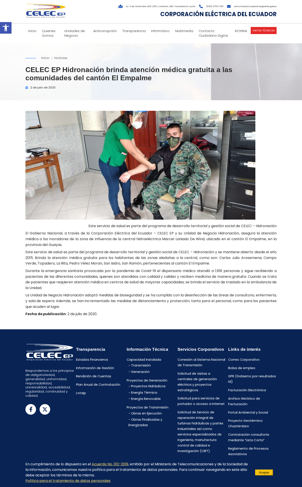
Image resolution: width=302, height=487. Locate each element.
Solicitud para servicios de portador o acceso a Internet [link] (201, 401)
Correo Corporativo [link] (244, 359)
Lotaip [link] (81, 393)
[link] (5, 28)
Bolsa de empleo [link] (241, 368)
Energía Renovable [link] (146, 399)
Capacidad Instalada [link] (144, 359)
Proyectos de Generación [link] (147, 380)
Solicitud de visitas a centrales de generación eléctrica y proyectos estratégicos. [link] (197, 381)
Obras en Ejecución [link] (146, 413)
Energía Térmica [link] (144, 392)
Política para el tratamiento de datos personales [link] (68, 480)
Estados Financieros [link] (92, 359)
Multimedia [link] (184, 31)
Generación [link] (140, 372)
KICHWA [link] (241, 31)
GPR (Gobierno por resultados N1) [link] (252, 379)
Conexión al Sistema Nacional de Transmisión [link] (201, 362)
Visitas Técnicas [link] (263, 30)
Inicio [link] (32, 31)
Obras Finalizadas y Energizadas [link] (145, 422)
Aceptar (264, 472)
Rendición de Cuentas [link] (93, 376)
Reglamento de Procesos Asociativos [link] (248, 451)
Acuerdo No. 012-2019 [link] (110, 464)
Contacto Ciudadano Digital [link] (213, 33)
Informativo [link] (160, 31)
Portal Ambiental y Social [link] (248, 412)
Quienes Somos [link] (48, 33)
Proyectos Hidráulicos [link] (148, 386)
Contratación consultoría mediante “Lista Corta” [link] (248, 438)
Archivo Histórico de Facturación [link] (244, 401)
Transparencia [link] (134, 31)
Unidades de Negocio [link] (74, 33)
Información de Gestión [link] (95, 368)
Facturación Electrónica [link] (247, 390)
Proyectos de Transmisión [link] (147, 407)
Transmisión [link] (141, 365)
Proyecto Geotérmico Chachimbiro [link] (245, 424)
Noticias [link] (60, 58)
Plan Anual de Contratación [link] (98, 384)
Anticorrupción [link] (105, 31)
